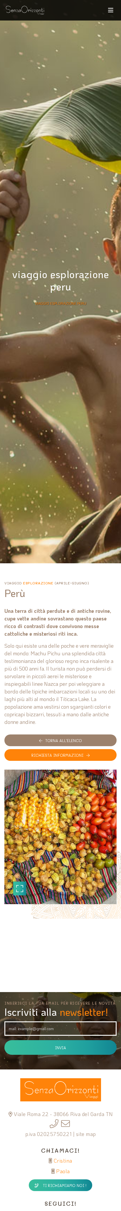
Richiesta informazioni (57, 755)
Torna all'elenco (63, 740)
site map (86, 1134)
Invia (60, 1047)
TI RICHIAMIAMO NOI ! (64, 1185)
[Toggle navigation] (110, 10)
